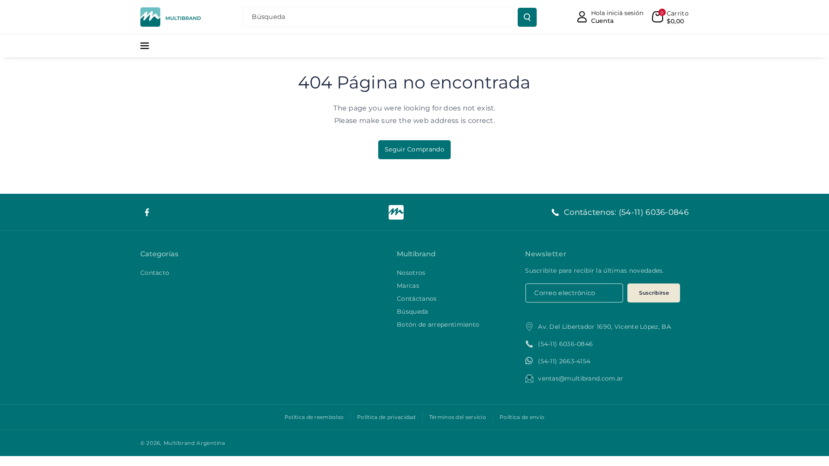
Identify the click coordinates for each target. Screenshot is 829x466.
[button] (670, 16)
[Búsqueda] (527, 17)
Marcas (408, 286)
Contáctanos (417, 298)
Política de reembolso (314, 417)
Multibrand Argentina (194, 443)
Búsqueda (412, 311)
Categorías (159, 254)
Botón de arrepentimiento (438, 324)
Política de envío (522, 417)
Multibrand (416, 254)
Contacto (154, 273)
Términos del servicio (457, 417)
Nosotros (411, 273)
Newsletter (545, 254)
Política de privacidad (386, 417)
